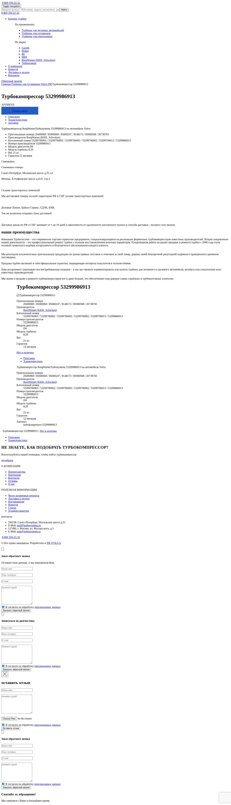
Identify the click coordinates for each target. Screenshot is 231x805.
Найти (64, 9)
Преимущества (16, 471)
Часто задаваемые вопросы (23, 495)
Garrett (25, 47)
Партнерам (14, 474)
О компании (15, 66)
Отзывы (12, 481)
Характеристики (17, 119)
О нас (11, 484)
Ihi (23, 54)
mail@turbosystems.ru (29, 525)
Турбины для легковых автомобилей (43, 30)
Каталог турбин (17, 18)
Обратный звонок (11, 81)
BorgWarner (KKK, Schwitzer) (38, 60)
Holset (25, 50)
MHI (24, 57)
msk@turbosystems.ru (29, 531)
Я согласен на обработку (33, 607)
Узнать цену (20, 110)
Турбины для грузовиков (36, 33)
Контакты (13, 75)
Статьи (12, 507)
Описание (14, 116)
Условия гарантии (18, 510)
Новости (13, 69)
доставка (13, 122)
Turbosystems (29, 63)
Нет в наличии (25, 352)
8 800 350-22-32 (11, 2)
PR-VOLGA (54, 543)
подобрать (7, 460)
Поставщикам (16, 501)
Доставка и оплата (18, 72)
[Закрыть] (2, 549)
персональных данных (47, 607)
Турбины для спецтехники (37, 36)
